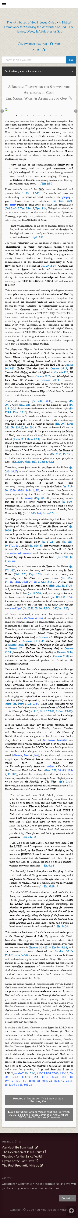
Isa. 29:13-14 (48, 265)
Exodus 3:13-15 (38, 947)
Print (56, 44)
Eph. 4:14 (40, 208)
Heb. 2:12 (55, 585)
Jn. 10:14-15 (58, 597)
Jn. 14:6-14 (35, 593)
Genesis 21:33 (43, 376)
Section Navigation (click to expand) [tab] (24, 71)
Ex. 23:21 (56, 454)
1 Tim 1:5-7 (45, 183)
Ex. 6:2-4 (49, 865)
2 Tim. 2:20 (63, 201)
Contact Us (68, 1198)
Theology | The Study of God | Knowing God (39, 1100)
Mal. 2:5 (24, 404)
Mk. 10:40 (51, 608)
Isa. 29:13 (30, 427)
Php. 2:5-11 (41, 498)
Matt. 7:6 (11, 703)
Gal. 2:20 (20, 574)
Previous (2, 111)
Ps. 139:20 (17, 427)
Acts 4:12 (48, 513)
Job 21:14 (66, 781)
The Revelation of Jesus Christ (22, 1152)
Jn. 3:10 (34, 711)
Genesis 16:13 (59, 368)
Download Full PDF (34, 44)
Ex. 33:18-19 (51, 886)
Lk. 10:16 (40, 608)
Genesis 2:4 (45, 637)
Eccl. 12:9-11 (47, 711)
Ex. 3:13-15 (29, 836)
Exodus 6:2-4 (59, 947)
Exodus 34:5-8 (19, 955)
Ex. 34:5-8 (63, 926)
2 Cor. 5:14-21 (46, 581)
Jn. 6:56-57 (36, 545)
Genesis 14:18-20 (33, 641)
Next (76, 111)
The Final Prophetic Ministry (21, 1166)
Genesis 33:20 (61, 656)
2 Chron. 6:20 (45, 461)
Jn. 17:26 (67, 585)
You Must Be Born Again (18, 1147)
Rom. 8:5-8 (33, 439)
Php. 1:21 (35, 574)
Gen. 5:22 (50, 770)
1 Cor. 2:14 (20, 439)
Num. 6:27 (30, 461)
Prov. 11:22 (24, 703)
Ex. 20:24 (18, 461)
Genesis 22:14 (50, 380)
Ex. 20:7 (60, 423)
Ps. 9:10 (37, 401)
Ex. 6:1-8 (30, 1073)
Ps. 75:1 (67, 454)
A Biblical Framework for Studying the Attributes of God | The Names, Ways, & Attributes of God (39, 27)
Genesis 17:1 (61, 372)
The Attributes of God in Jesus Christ (31, 22)
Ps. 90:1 (12, 774)
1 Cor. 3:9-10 (63, 711)
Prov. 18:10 (19, 412)
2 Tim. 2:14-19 (26, 208)
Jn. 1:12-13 (30, 513)
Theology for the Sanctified (20, 1156)
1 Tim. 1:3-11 (31, 193)
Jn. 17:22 (47, 541)
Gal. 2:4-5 (11, 208)
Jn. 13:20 (63, 608)
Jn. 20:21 (28, 608)
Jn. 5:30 (67, 501)
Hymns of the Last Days (18, 1161)
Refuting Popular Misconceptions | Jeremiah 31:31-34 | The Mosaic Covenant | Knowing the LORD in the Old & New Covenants (39, 1114)
